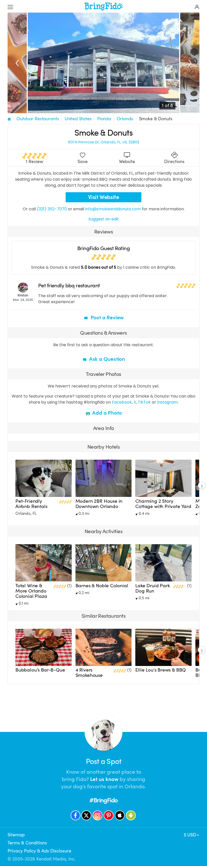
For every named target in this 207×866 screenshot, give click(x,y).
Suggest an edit (103, 219)
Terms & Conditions (27, 843)
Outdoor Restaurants (37, 119)
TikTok (144, 402)
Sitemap (16, 835)
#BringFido (103, 800)
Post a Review (106, 317)
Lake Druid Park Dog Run (152, 588)
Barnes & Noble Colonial (101, 586)
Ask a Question (106, 359)
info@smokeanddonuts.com (113, 209)
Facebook (122, 402)
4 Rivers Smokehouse (89, 672)
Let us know (104, 779)
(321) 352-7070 (52, 209)
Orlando (125, 119)
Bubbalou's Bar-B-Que (40, 670)
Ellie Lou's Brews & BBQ (160, 670)
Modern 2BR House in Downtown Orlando (99, 503)
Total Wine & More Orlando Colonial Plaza (31, 591)
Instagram (167, 402)
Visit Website (103, 197)
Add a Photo (106, 413)
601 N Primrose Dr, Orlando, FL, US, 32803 (103, 142)
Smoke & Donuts (155, 119)
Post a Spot (103, 761)
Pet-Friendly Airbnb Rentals (31, 503)
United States (78, 119)
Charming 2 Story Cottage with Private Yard (163, 503)
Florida (104, 119)
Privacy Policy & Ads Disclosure (39, 851)
